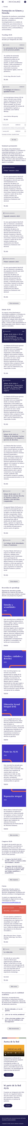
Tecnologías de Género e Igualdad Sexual (10, 134)
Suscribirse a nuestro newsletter (9, 1119)
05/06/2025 (17, 131)
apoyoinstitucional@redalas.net (11, 902)
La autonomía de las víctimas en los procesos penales (13, 128)
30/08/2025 (17, 124)
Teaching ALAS (6, 124)
